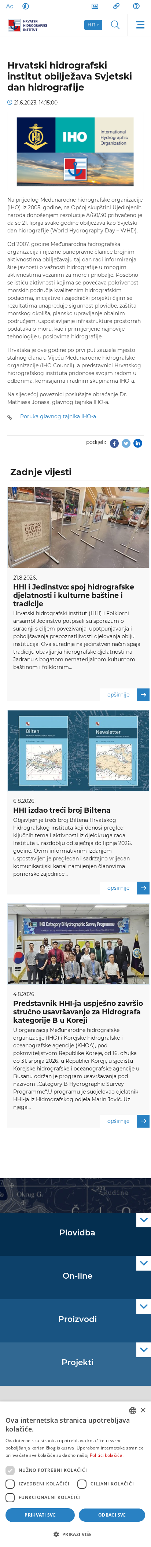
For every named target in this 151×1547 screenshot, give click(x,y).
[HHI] (30, 25)
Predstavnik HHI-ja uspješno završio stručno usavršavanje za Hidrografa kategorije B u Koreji (78, 1012)
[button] (75, 1534)
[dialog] (75, 1474)
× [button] (143, 1410)
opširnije (118, 694)
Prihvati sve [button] (40, 1515)
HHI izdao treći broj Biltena (62, 810)
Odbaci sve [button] (112, 1515)
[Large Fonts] (9, 6)
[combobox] (132, 1410)
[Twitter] (126, 445)
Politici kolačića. (107, 1455)
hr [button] (92, 24)
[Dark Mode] (24, 6)
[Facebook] (114, 445)
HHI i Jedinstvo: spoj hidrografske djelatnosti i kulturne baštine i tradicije (73, 595)
